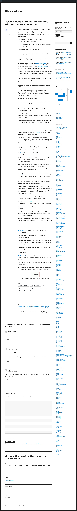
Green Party (58, 252)
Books (57, 147)
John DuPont (58, 287)
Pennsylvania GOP (59, 358)
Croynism (58, 179)
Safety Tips (58, 394)
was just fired (28, 157)
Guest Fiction (59, 255)
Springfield (58, 416)
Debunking (58, 185)
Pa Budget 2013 (59, 339)
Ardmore (58, 134)
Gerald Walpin (59, 245)
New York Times (59, 325)
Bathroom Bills (59, 137)
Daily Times (58, 181)
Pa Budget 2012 (59, 337)
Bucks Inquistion (59, 150)
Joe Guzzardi (58, 285)
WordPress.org (59, 118)
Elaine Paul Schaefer (30, 201)
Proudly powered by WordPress (19, 505)
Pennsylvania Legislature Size (62, 361)
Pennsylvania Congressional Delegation (64, 355)
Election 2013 (58, 202)
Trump (57, 435)
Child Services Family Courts (61, 159)
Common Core (59, 167)
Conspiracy (58, 171)
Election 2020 (59, 214)
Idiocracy (58, 278)
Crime (57, 178)
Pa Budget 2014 (59, 340)
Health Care (58, 262)
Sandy (57, 398)
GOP (57, 249)
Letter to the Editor (60, 303)
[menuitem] (1, 1)
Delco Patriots (59, 189)
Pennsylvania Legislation (61, 360)
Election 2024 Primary (60, 226)
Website (7, 429)
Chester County (59, 155)
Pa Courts (58, 345)
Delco (57, 186)
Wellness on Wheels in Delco (61, 76)
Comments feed (59, 117)
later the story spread (43, 66)
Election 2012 (59, 200)
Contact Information (10, 480)
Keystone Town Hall (60, 294)
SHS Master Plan (59, 412)
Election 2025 (59, 227)
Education (58, 199)
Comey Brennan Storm (60, 166)
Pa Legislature (59, 347)
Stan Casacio (58, 417)
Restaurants (58, 391)
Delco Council (7, 36)
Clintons (58, 165)
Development (59, 193)
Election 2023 (59, 222)
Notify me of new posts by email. (12, 438)
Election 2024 (59, 224)
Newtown (58, 326)
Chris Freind (58, 161)
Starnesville (58, 418)
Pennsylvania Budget (60, 354)
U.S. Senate (58, 442)
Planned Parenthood (60, 370)
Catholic (58, 152)
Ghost (57, 246)
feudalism (58, 237)
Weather (58, 451)
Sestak (57, 410)
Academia (58, 131)
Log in (57, 114)
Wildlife (57, 454)
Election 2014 (59, 203)
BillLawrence (7, 32)
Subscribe (58, 34)
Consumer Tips (59, 173)
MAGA (57, 308)
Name (6, 418)
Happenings (58, 259)
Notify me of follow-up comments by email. (14, 436)
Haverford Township (60, 261)
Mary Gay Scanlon (59, 312)
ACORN (57, 132)
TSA (57, 437)
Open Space (58, 332)
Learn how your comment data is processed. (33, 443)
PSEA (57, 379)
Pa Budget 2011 (59, 336)
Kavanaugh (58, 293)
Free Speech (58, 240)
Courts (57, 176)
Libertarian (58, 304)
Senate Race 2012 (59, 407)
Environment (59, 233)
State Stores (58, 420)
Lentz (57, 301)
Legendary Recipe (59, 299)
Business (58, 151)
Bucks (57, 148)
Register (58, 113)
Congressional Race (60, 170)
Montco (57, 320)
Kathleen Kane (59, 290)
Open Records (59, 331)
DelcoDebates (59, 190)
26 (61, 100)
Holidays (58, 269)
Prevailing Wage (59, 378)
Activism (58, 133)
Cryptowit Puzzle (59, 180)
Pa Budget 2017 (59, 344)
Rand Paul (58, 383)
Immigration (58, 279)
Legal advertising (59, 298)
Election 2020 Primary (60, 216)
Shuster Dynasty (59, 413)
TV (57, 441)
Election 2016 (59, 205)
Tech (57, 425)
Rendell (57, 388)
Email (6, 424)
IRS (57, 283)
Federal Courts (59, 236)
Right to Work (59, 392)
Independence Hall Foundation (62, 280)
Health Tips (58, 264)
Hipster (57, 266)
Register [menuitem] (7, 0)
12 (61, 95)
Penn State (58, 352)
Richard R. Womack (22, 230)
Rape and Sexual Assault (61, 384)
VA (57, 449)
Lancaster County (59, 295)
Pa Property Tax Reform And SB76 (62, 349)
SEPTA (57, 408)
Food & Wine (58, 238)
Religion (58, 387)
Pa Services (58, 350)
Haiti (57, 257)
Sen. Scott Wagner (59, 404)
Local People (58, 306)
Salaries (57, 396)
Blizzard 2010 (59, 143)
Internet (58, 282)
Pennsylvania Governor (60, 359)
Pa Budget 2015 (59, 341)
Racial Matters (59, 382)
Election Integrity (59, 231)
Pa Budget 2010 (59, 335)
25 (59, 100)
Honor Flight (58, 270)
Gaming (57, 242)
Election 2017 (59, 208)
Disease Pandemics (60, 195)
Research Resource (60, 389)
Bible (57, 138)
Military (57, 316)
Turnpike (58, 440)
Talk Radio (58, 421)
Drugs (57, 198)
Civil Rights (58, 164)
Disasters (58, 194)
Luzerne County (59, 307)
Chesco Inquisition (60, 154)
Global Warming (59, 247)
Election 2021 (59, 217)
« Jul (59, 104)
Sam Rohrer (58, 397)
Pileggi (57, 369)
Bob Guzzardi (59, 145)
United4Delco (59, 448)
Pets (57, 365)
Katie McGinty (59, 292)
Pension (58, 364)
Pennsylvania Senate (60, 363)
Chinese (57, 160)
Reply (6, 342)
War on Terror (59, 450)
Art (57, 136)
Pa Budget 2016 (59, 342)
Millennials (58, 317)
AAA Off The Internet (60, 128)
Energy (57, 232)
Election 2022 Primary (60, 221)
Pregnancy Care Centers (61, 377)
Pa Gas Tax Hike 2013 (60, 346)
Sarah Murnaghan (59, 399)
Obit (57, 328)
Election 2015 (59, 204)
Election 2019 (59, 212)
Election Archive (59, 230)
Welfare (57, 453)
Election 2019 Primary (60, 213)
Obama (57, 327)
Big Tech (58, 141)
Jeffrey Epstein (59, 284)
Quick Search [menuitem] (13, 0)
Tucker (57, 439)
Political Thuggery (59, 374)
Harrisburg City (59, 260)
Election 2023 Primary (60, 223)
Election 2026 (59, 228)
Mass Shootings (59, 313)
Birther (57, 142)
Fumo (57, 241)
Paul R (9, 348)
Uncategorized (59, 445)
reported (40, 63)
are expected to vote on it (46, 80)
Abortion (58, 129)
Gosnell (57, 250)
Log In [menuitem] (4, 0)
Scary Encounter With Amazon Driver (63, 80)
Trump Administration (60, 436)
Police (57, 373)
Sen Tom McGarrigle (60, 403)
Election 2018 (59, 209)
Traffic (57, 431)
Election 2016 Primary (60, 207)
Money (57, 318)
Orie (57, 333)
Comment (7, 399)
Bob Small (58, 146)
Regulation (58, 385)
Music (57, 322)
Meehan (58, 314)
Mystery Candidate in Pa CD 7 (61, 72)
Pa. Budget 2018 (59, 351)
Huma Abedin (59, 273)
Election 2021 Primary (60, 218)
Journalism (58, 288)
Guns (57, 256)
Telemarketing (59, 426)
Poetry (57, 371)
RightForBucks (59, 393)
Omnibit (58, 330)
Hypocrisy (58, 275)
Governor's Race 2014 (60, 251)
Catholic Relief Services (46, 124)
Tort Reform (58, 430)
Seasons (58, 402)
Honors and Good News (61, 271)
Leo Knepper (58, 302)
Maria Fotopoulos (59, 309)
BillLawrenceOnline (13, 11)
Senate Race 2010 (59, 406)
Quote (57, 380)
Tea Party (58, 423)
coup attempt (58, 175)
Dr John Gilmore (59, 197)
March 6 (39, 132)
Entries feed (58, 116)
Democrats (58, 192)
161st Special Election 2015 (61, 127)
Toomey (58, 429)
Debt (57, 184)
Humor (57, 274)
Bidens (57, 140)
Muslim (57, 323)
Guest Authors (59, 254)
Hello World (58, 265)
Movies (57, 321)
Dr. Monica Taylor (22, 255)
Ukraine (57, 444)
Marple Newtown (59, 311)
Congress (58, 169)
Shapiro (57, 411)
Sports (57, 415)
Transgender (58, 432)
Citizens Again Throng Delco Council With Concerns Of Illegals (45, 308)
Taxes (57, 422)
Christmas (58, 162)
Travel (57, 434)
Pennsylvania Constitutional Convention (64, 356)
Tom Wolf (58, 427)
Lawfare (57, 297)
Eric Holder (58, 235)
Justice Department (60, 289)
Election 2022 (59, 219)
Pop (57, 375)
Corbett (57, 174)
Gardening (58, 243)
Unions (57, 446)
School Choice (59, 401)
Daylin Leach (58, 183)
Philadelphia (58, 366)
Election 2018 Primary (60, 211)
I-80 (57, 276)
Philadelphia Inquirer (60, 368)
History (57, 268)
